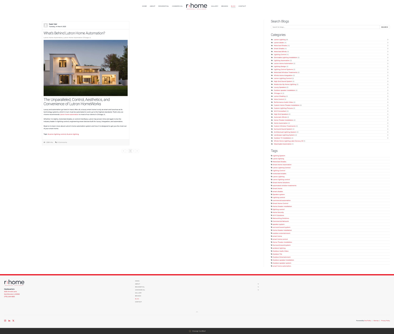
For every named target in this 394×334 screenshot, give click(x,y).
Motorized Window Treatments (285, 72)
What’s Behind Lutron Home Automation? (74, 33)
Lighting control (279, 197)
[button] (197, 312)
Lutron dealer (279, 42)
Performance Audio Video (283, 102)
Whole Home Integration (283, 75)
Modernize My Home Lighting (285, 84)
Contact (242, 6)
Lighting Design (280, 66)
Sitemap (376, 320)
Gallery (214, 6)
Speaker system (279, 194)
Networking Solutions (281, 218)
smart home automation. (282, 266)
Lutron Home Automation (53, 37)
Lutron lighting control (57, 134)
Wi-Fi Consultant (280, 111)
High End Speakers (281, 114)
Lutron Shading (280, 96)
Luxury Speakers (280, 87)
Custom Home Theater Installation (286, 105)
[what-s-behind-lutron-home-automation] (86, 68)
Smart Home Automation (282, 165)
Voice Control (279, 99)
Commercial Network (281, 221)
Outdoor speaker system (282, 263)
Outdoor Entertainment (282, 257)
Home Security (278, 212)
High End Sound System (283, 81)
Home (144, 6)
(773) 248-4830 (9, 296)
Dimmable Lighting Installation (285, 57)
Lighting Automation (282, 60)
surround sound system (281, 227)
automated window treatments (284, 185)
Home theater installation (282, 206)
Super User (53, 24)
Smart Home (277, 188)
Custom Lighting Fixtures (283, 108)
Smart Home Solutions (281, 182)
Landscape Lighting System (284, 135)
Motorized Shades (280, 45)
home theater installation (282, 230)
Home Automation (281, 123)
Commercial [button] (177, 6)
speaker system (279, 224)
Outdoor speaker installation (284, 90)
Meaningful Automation (283, 144)
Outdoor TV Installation (282, 138)
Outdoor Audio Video (281, 251)
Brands (224, 6)
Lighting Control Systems (283, 69)
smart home (277, 236)
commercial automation (282, 200)
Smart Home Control (280, 203)
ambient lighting (279, 248)
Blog (233, 6)
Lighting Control (280, 54)
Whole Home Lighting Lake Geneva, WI (289, 141)
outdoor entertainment (281, 233)
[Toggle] (388, 40)
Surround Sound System (283, 129)
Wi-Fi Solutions (278, 215)
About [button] (152, 6)
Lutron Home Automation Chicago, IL (77, 37)
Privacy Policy (385, 320)
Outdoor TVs (277, 254)
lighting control (279, 209)
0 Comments (62, 142)
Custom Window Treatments (285, 126)
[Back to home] (197, 6)
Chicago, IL (278, 93)
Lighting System (279, 156)
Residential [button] (163, 6)
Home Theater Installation (283, 120)
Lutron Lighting (280, 40)
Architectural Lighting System (285, 132)
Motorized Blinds (280, 51)
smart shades (278, 191)
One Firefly (367, 320)
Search (384, 27)
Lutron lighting (73, 134)
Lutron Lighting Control (283, 78)
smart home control (280, 239)
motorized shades (279, 174)
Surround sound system (282, 245)
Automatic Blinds (280, 117)
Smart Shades (279, 48)
